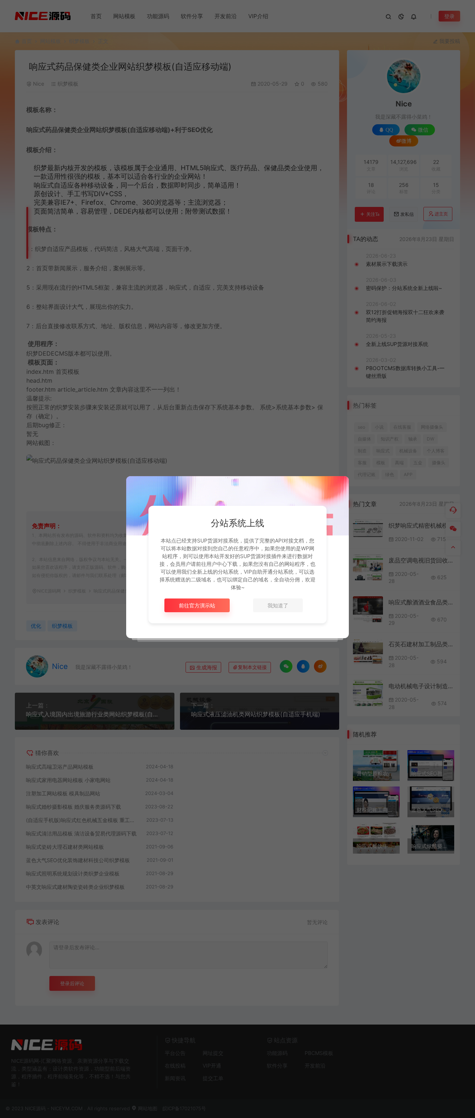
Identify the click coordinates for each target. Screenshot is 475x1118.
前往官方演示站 (197, 605)
